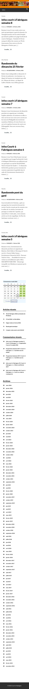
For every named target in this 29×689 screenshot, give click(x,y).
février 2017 (9, 590)
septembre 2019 (10, 503)
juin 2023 (8, 433)
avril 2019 (8, 512)
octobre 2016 (9, 602)
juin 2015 (8, 651)
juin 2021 (8, 485)
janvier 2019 (9, 521)
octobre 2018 (9, 530)
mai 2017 (8, 581)
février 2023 (9, 442)
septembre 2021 (10, 482)
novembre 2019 (10, 497)
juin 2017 (8, 578)
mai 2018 (8, 545)
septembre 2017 (10, 569)
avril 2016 (8, 621)
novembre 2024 (10, 409)
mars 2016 (8, 624)
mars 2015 (8, 660)
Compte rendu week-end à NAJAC (15, 330)
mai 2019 (8, 509)
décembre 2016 (10, 596)
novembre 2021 (10, 476)
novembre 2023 (10, 427)
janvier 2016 (9, 630)
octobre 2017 (9, 566)
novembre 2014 (10, 666)
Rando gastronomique (11, 326)
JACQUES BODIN (11, 70)
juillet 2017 (9, 575)
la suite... (8, 49)
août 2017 (8, 572)
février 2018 (9, 554)
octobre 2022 (9, 454)
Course (3, 16)
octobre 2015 (9, 639)
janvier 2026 (9, 388)
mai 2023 (8, 436)
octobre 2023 (9, 430)
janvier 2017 (9, 593)
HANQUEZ (9, 26)
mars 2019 (8, 515)
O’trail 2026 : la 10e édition (13, 319)
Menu (3, 10)
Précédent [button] (7, 301)
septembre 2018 (10, 533)
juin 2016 (8, 614)
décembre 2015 (10, 633)
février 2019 (9, 518)
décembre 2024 (10, 406)
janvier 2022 (9, 470)
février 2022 (9, 467)
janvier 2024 (9, 424)
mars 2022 (8, 464)
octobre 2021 (9, 479)
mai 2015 (8, 654)
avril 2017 (8, 584)
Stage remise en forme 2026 (13, 323)
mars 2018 (8, 551)
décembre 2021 (10, 473)
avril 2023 (8, 439)
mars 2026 (8, 385)
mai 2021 (8, 488)
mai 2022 (8, 457)
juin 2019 (8, 506)
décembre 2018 (10, 524)
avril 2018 (8, 548)
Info (2, 59)
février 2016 (9, 627)
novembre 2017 (10, 563)
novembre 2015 (10, 636)
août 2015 (8, 645)
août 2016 (8, 608)
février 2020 (9, 491)
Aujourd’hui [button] (14, 301)
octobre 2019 (9, 500)
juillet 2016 (9, 611)
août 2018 (8, 536)
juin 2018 (8, 542)
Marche (6, 59)
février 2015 (9, 663)
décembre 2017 (10, 560)
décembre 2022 (10, 448)
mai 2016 (8, 617)
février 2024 (9, 421)
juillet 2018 (9, 539)
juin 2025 (8, 394)
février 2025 (9, 400)
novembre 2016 (10, 599)
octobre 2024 (9, 412)
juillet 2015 (9, 648)
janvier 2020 (9, 494)
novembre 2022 (10, 451)
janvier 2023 (9, 445)
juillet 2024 (9, 415)
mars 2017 (8, 587)
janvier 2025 (9, 403)
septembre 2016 (10, 605)
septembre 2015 (10, 642)
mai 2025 (8, 397)
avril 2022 (8, 460)
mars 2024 (8, 418)
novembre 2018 (10, 527)
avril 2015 (8, 657)
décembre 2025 (10, 391)
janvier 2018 (9, 557)
